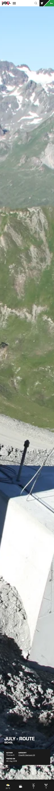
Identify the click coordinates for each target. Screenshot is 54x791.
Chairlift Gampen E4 (26, 755)
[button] (36, 3)
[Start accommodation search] (49, 3)
